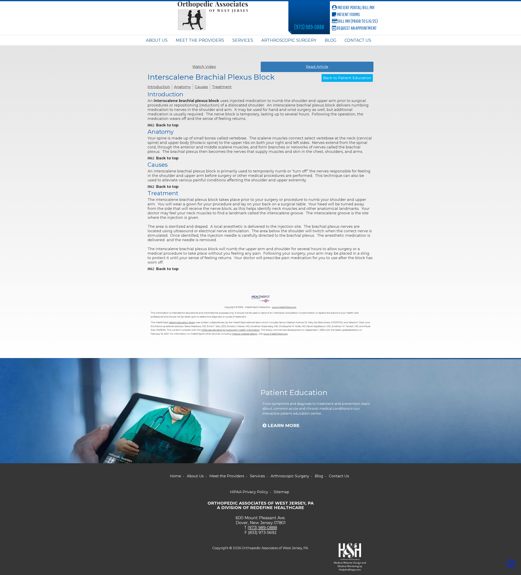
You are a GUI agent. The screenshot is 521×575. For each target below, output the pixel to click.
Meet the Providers (200, 40)
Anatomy (182, 87)
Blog (330, 40)
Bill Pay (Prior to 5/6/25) (357, 21)
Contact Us (358, 40)
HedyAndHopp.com (350, 569)
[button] (511, 563)
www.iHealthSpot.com (284, 307)
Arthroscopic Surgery (288, 40)
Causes (201, 87)
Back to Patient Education (347, 78)
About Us (156, 40)
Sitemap (281, 492)
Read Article (317, 67)
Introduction (159, 87)
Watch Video (204, 67)
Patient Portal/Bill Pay (355, 7)
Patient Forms (348, 14)
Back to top (167, 125)
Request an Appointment (356, 28)
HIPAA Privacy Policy (249, 492)
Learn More (283, 425)
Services (242, 40)
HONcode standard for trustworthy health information (230, 330)
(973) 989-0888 (309, 26)
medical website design (244, 333)
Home (175, 476)
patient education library (182, 322)
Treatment (222, 87)
